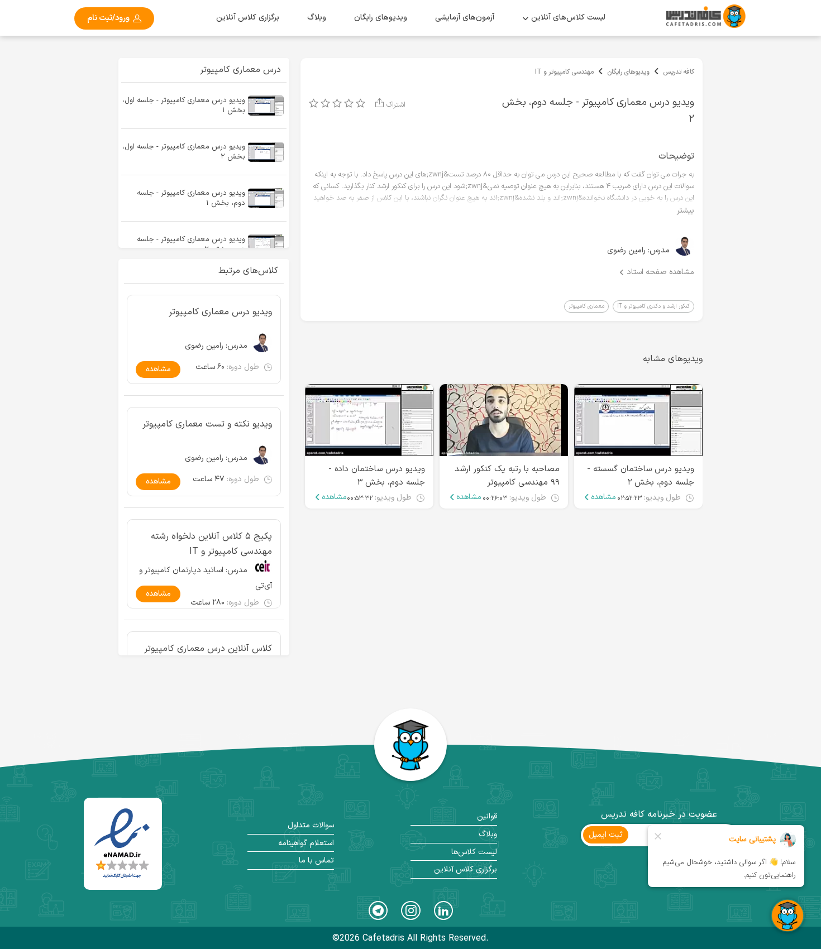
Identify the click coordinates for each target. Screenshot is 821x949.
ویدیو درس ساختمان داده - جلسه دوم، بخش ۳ (376, 476)
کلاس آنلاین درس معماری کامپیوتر (208, 648)
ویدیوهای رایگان (628, 72)
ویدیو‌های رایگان (380, 17)
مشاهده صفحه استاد (660, 272)
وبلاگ (316, 17)
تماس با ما (316, 860)
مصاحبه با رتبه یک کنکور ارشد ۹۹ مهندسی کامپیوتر (507, 476)
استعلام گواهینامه (306, 843)
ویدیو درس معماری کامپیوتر (220, 312)
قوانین (487, 816)
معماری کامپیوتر (586, 306)
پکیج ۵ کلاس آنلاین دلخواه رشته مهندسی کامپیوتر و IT (211, 543)
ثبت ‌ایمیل (606, 835)
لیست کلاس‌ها (474, 852)
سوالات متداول (311, 825)
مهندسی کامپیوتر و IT (564, 72)
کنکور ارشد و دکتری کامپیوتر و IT (653, 306)
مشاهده (603, 497)
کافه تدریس (678, 72)
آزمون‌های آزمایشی (464, 17)
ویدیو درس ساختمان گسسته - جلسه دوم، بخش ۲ (640, 476)
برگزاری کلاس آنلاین (247, 17)
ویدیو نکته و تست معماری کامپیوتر (207, 424)
